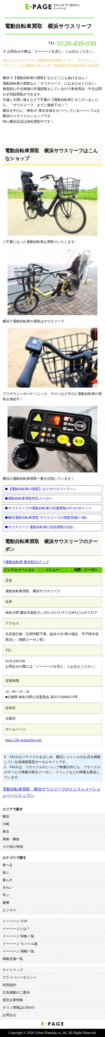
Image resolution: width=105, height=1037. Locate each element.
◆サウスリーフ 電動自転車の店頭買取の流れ (39, 527)
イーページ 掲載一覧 (18, 951)
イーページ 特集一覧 (18, 936)
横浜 (5, 816)
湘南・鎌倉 (11, 839)
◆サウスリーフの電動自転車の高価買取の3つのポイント (48, 508)
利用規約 (9, 985)
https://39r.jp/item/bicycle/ (23, 740)
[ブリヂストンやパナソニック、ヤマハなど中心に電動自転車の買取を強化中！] (53, 358)
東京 (5, 831)
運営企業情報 (12, 1000)
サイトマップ (12, 970)
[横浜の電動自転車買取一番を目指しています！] (53, 439)
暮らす (7, 880)
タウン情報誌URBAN (18, 1007)
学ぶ (5, 895)
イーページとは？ (16, 929)
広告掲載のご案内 (16, 992)
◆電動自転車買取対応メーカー (28, 498)
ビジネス (9, 910)
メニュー (52, 570)
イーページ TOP (14, 921)
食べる (7, 865)
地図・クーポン (86, 570)
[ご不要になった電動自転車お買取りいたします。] (53, 202)
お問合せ (9, 1015)
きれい (7, 887)
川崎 (5, 824)
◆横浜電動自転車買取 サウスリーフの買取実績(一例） (47, 517)
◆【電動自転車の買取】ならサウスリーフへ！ (40, 489)
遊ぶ (5, 872)
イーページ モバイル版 (20, 944)
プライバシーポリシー (19, 977)
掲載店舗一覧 (12, 959)
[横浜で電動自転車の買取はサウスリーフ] (53, 281)
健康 (5, 902)
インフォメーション (19, 570)
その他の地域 (12, 846)
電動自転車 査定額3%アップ (27, 562)
